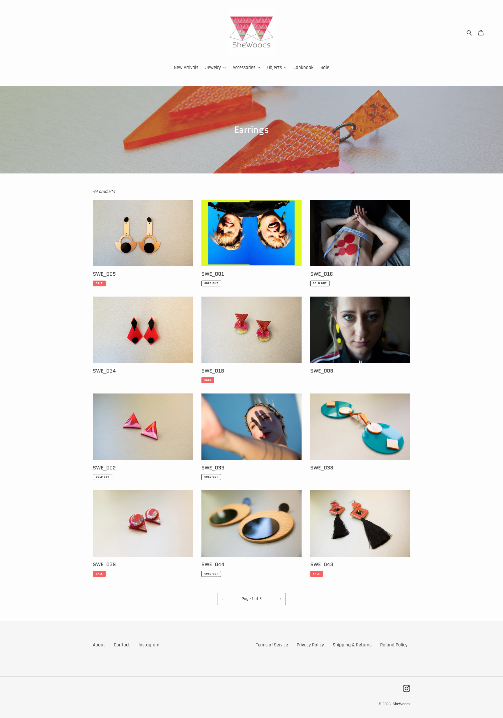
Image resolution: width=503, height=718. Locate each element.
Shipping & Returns (352, 645)
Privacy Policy (310, 645)
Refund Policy (394, 645)
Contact (122, 645)
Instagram (149, 645)
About (99, 645)
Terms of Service (272, 645)
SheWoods (401, 704)
